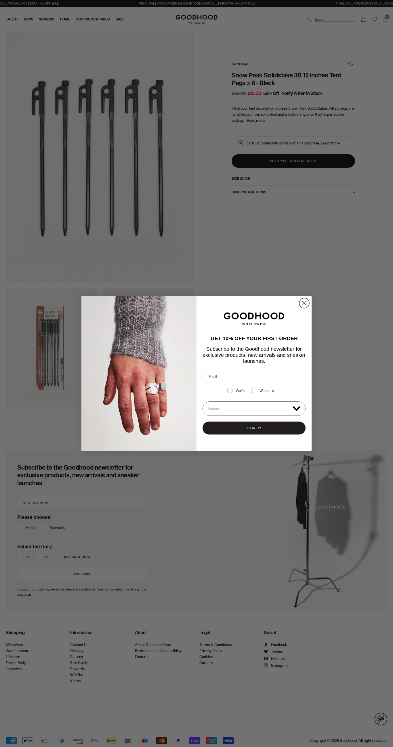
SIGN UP (254, 428)
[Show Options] (296, 408)
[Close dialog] (304, 303)
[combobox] (248, 409)
